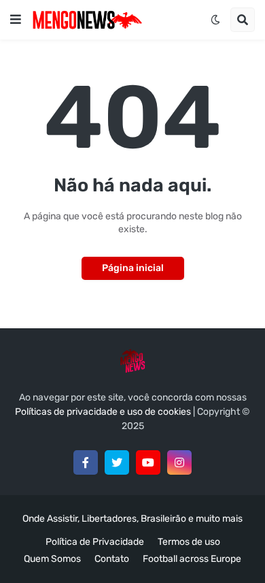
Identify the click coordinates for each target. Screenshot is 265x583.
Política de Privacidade (95, 542)
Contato (111, 559)
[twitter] (117, 462)
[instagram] (179, 462)
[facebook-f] (85, 462)
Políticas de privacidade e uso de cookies (103, 411)
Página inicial (133, 268)
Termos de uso (189, 542)
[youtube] (148, 462)
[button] (15, 19)
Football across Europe (192, 559)
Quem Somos (52, 559)
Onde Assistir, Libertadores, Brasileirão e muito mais (132, 518)
